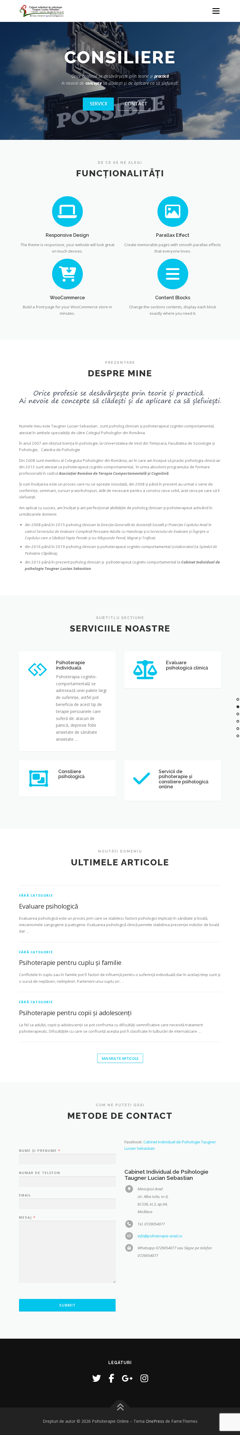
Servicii (98, 103)
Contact (136, 103)
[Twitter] (96, 1378)
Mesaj (27, 1217)
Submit (67, 1305)
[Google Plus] (127, 1378)
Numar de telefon (39, 1173)
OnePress (155, 1421)
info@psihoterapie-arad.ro (160, 1236)
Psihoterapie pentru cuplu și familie (70, 962)
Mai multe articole (120, 1058)
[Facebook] (111, 1378)
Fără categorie (36, 895)
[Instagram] (144, 1378)
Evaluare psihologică (48, 906)
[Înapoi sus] (120, 1407)
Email (25, 1195)
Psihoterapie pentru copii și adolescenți (75, 1012)
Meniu (216, 10)
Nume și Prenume (39, 1151)
